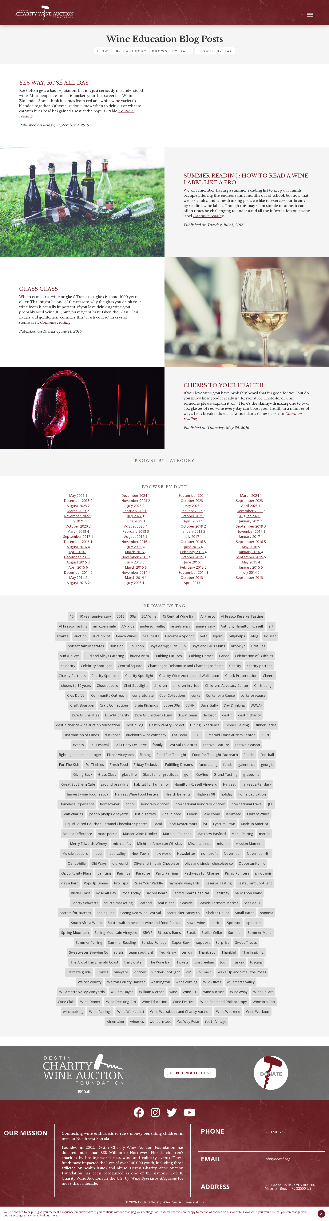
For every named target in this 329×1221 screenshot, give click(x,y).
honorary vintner (155, 804)
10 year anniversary (95, 616)
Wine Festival (184, 1001)
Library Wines (258, 814)
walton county (89, 982)
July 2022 (134, 516)
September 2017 (77, 536)
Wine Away (239, 992)
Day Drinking (234, 705)
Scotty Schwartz (85, 903)
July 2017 (192, 536)
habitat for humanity (151, 784)
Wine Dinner (90, 1001)
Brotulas (258, 646)
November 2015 (134, 557)
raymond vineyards (184, 883)
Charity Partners (72, 675)
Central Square (130, 665)
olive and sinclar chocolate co (209, 863)
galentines (246, 764)
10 (71, 616)
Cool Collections (172, 695)
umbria (103, 972)
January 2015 (250, 567)
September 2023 (250, 500)
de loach (209, 715)
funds (227, 764)
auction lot (101, 636)
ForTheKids (94, 764)
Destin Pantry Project (166, 725)
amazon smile (104, 626)
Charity (235, 665)
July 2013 (134, 582)
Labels (192, 814)
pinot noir (263, 873)
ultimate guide (79, 972)
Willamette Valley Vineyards (82, 992)
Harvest (229, 784)
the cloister (133, 962)
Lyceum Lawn (224, 824)
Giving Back (82, 774)
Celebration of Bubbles (254, 656)
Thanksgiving (253, 952)
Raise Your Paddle (148, 883)
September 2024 (192, 495)
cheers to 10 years (76, 685)
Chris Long (263, 685)
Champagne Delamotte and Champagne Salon (186, 665)
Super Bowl (181, 942)
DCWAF (256, 705)
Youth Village (215, 1021)
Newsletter (186, 853)
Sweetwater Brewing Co (88, 952)
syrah (118, 952)
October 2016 (192, 541)
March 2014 (135, 577)
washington (160, 982)
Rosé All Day (106, 893)
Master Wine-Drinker (140, 833)
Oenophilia (77, 863)
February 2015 (192, 567)
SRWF (147, 932)
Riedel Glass (80, 893)
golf (187, 774)
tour (223, 962)
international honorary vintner (199, 804)
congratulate (143, 695)
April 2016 (77, 552)
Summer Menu (260, 932)
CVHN (190, 705)
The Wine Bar (160, 962)
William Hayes (121, 992)
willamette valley (241, 982)
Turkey (238, 962)
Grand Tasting (225, 774)
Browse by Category (121, 51)
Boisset (270, 636)
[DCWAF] (44, 13)
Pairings (123, 873)
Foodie (249, 754)
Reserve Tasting (218, 883)
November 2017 (249, 531)
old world (120, 863)
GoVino (202, 774)
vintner (140, 972)
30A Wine (149, 616)
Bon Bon (117, 646)
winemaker (115, 1021)
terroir (187, 952)
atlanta (63, 636)
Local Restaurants (182, 824)
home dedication (252, 794)
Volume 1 (204, 972)
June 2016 (192, 546)
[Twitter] (171, 1112)
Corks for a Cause (220, 695)
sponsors (254, 922)
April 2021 (192, 521)
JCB (270, 804)
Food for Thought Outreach (215, 754)
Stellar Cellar (211, 932)
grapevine (251, 774)
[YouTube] (189, 1112)
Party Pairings (167, 873)
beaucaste (150, 636)
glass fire (129, 774)
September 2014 (192, 572)
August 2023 (77, 505)
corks (195, 695)
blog (254, 636)
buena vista (139, 656)
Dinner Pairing (237, 725)
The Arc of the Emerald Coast (94, 962)
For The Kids (69, 764)
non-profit (209, 853)
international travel (246, 804)
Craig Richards (146, 705)
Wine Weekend (228, 1011)
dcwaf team (187, 715)
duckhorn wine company (146, 735)
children (160, 685)
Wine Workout (258, 1011)
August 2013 (77, 582)
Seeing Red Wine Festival (140, 912)
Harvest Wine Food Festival (137, 794)
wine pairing (73, 1011)
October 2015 (192, 557)
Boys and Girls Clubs (208, 646)
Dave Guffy (209, 705)
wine (173, 992)
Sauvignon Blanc (248, 893)
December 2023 (77, 500)
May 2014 (77, 577)
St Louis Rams (169, 932)
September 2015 (250, 557)
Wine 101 (190, 992)
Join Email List (190, 1072)
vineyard (121, 972)
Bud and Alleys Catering (104, 656)
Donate (271, 1074)
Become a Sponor (179, 636)
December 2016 (77, 541)
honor (130, 804)
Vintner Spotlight (165, 972)
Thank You (207, 952)
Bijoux (218, 636)
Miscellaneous (199, 843)
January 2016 (250, 552)
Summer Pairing (89, 942)
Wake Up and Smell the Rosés (241, 972)
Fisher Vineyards (120, 754)
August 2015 (77, 562)
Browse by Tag (215, 51)
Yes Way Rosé (188, 1021)
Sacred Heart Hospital (191, 893)
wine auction (213, 992)
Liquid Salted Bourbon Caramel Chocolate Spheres (106, 824)
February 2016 (192, 552)
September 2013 (250, 577)
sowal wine (196, 922)
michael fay (122, 843)
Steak (191, 932)
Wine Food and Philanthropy (223, 1001)
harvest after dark (256, 784)
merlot (264, 833)
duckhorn (112, 735)
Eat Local (179, 735)
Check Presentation (241, 675)
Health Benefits (178, 794)
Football (267, 754)
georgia (267, 764)
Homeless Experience (76, 804)
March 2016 (135, 552)
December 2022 (250, 511)
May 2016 (250, 546)
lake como (211, 814)
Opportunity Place (76, 873)
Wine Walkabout (130, 1011)
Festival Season (247, 744)
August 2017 (134, 536)
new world (162, 853)
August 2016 (77, 546)
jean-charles (73, 814)
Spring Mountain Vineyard (115, 932)
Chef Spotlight (136, 685)
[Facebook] (138, 1112)
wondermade (160, 1021)
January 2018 (192, 531)
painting (104, 873)
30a (133, 616)
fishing (145, 754)
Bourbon (136, 646)
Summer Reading (122, 942)
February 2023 (135, 511)
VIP (188, 972)
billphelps (237, 636)
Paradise (143, 873)
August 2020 (134, 526)
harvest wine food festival (88, 794)
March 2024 (250, 495)
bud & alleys (70, 656)
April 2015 (77, 567)
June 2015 (192, 562)
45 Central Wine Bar (178, 616)
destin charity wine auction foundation (88, 725)
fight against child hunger (80, 754)
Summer (235, 932)
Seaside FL (252, 903)
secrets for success (75, 912)
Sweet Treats (246, 942)
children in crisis (185, 685)
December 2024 (134, 495)
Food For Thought (171, 754)
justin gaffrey (145, 814)
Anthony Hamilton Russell (242, 626)
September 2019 (250, 526)
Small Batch (244, 912)
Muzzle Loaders (75, 853)
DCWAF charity (117, 715)
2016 (120, 616)
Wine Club (66, 1001)
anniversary (205, 626)
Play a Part (69, 883)
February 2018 (135, 531)
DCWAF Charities (85, 715)
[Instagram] (155, 1112)
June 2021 (134, 521)
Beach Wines (126, 636)
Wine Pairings (100, 1011)
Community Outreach (109, 695)
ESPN (264, 735)
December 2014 (77, 572)
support (203, 942)
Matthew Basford (211, 833)
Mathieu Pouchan (177, 833)
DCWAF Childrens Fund (153, 715)
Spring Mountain (75, 932)
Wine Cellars (263, 992)
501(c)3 (84, 1091)
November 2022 (77, 516)
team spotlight (141, 952)
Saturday (222, 893)
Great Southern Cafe (78, 784)
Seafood (145, 903)
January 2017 (250, 536)
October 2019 (192, 526)
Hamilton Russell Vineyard (195, 784)
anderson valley (152, 626)
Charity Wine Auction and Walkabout (189, 675)
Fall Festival (99, 744)
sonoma (266, 912)
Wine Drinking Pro (121, 1001)
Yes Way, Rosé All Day (54, 83)
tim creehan (204, 962)
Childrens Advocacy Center (226, 685)
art (271, 626)
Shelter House (217, 912)
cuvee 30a (172, 705)
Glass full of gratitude (160, 774)
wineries (137, 1021)
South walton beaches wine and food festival (144, 922)
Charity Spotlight (139, 675)
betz (203, 636)
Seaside (186, 903)
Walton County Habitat (126, 982)
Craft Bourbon (82, 705)
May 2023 (192, 505)
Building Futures (168, 656)
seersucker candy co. (183, 912)
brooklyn (238, 646)
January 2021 (250, 521)
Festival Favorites (182, 744)
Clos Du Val (76, 695)
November (232, 853)
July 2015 (134, 562)
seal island (166, 903)
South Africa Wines (86, 922)
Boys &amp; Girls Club (167, 646)
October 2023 (192, 500)
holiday (226, 794)
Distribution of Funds (81, 735)
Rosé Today (131, 893)
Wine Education (154, 1001)
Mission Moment (249, 843)
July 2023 (134, 505)
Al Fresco (207, 616)
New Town (140, 853)
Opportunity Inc (252, 863)
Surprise (222, 942)
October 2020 (77, 526)
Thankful (228, 952)
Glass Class (38, 289)
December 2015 (77, 557)
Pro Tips (121, 883)
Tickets (182, 962)
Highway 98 (205, 794)
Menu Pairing (242, 833)
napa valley (116, 853)
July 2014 (250, 572)
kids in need (171, 814)
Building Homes (200, 656)
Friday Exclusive (146, 764)
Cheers (268, 675)
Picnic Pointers (237, 873)
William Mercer (151, 992)
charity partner (259, 665)
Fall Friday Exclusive (130, 744)
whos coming (186, 982)
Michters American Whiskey (159, 843)
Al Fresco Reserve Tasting (242, 616)
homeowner (110, 804)
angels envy (180, 626)
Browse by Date (172, 51)
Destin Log (134, 725)
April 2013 (192, 582)
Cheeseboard (107, 685)
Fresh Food (119, 764)
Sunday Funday (154, 942)
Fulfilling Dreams (179, 764)
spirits (216, 922)
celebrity (68, 665)
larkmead (233, 814)
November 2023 (134, 500)
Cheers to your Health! (223, 385)
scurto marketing (118, 903)
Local (157, 824)
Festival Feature (216, 744)
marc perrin (107, 833)
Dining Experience (205, 725)
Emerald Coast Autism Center (230, 735)
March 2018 (77, 531)
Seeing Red (106, 912)
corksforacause (253, 695)
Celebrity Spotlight (96, 665)
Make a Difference (77, 833)
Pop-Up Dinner (96, 883)
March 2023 (77, 511)
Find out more (48, 1215)
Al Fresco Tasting (73, 626)
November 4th (259, 853)
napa (97, 853)
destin (227, 715)
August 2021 (249, 516)
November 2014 (134, 572)
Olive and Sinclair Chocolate (156, 863)
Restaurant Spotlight (254, 883)
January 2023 (192, 511)
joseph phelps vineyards (109, 814)
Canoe (224, 656)
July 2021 (77, 521)
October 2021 (192, 516)
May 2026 (77, 495)
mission (223, 843)
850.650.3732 (275, 1132)
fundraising (208, 764)
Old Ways (99, 863)
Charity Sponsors (105, 675)
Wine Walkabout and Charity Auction (180, 1011)
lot (205, 824)
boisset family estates (86, 646)
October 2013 (192, 577)
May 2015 (250, 562)
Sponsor (234, 922)
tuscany (256, 962)
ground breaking (114, 784)
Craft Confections (114, 705)
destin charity (249, 715)
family (158, 744)
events (78, 744)
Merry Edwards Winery (88, 843)
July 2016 (134, 546)
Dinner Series (265, 725)
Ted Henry (167, 952)
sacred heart (156, 893)
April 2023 (250, 505)
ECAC (196, 735)
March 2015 (135, 567)
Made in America (254, 824)
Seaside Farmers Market (218, 903)
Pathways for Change (201, 873)
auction (80, 636)
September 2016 (250, 541)
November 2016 (134, 541)
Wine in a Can (264, 1001)
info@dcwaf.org (277, 1159)
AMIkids (127, 626)
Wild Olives (212, 982)
